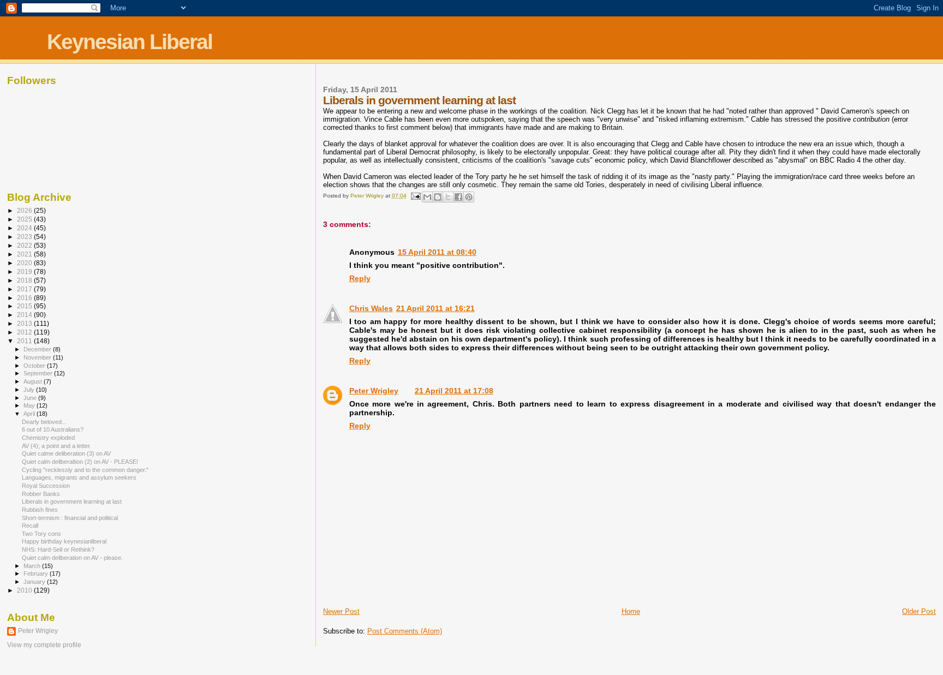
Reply (360, 278)
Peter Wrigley (373, 390)
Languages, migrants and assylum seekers (79, 477)
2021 (25, 254)
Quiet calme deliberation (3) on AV (66, 453)
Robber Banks (41, 494)
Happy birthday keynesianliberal (64, 541)
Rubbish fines (40, 509)
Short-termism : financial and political (70, 518)
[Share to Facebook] (458, 197)
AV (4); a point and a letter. (56, 446)
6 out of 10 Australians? (52, 429)
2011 (25, 340)
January (35, 581)
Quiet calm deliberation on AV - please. (72, 557)
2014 (25, 314)
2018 (25, 280)
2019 (25, 271)
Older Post (919, 611)
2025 (25, 219)
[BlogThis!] (437, 197)
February (36, 573)
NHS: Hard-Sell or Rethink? (58, 549)
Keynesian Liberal (129, 41)
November (38, 357)
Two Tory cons (41, 533)
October (35, 365)
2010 (25, 590)
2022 (25, 245)
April (30, 413)
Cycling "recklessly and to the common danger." (85, 470)
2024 (25, 227)
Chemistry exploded (48, 437)
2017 (25, 288)
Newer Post (341, 611)
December (38, 349)
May (30, 405)
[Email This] (427, 197)
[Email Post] (415, 196)
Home (631, 611)
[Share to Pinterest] (468, 197)
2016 (25, 297)
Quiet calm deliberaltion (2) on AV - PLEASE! (80, 461)
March (32, 566)
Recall (30, 525)
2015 (25, 305)
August (33, 381)
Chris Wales (371, 308)
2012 (25, 332)
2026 (25, 210)
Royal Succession (46, 485)
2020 (25, 262)
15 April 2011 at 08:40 (437, 252)
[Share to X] (448, 197)
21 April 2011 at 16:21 (435, 308)
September (38, 373)
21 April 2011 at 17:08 (454, 390)
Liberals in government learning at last (72, 501)
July (29, 389)
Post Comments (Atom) (404, 631)
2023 (25, 236)
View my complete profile (44, 645)
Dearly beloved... (44, 422)
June (30, 398)
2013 (25, 323)
